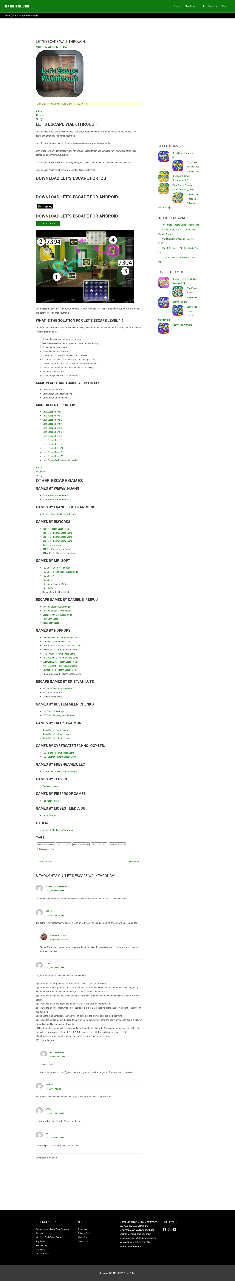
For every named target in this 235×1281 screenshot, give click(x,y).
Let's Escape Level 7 (52, 436)
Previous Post (44, 861)
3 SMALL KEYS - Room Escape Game (60, 657)
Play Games (190, 6)
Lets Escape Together (45, 849)
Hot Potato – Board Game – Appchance (180, 224)
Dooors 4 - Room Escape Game (57, 541)
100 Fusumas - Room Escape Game (59, 757)
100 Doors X (48, 576)
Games (177, 6)
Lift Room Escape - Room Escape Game (61, 645)
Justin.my (40, 1249)
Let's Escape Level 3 (52, 420)
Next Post (135, 861)
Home (7, 15)
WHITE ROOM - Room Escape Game (59, 666)
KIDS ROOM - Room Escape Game (58, 653)
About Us (82, 1237)
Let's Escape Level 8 (52, 440)
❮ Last (39, 111)
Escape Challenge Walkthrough (57, 688)
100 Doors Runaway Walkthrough (58, 715)
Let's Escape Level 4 (52, 424)
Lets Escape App (63, 844)
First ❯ (39, 119)
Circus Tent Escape (51, 623)
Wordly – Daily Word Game (48, 1237)
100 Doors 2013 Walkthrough (56, 568)
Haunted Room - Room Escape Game (60, 670)
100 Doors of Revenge (53, 711)
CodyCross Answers (182, 325)
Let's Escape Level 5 (52, 428)
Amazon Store (48, 223)
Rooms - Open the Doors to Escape (59, 514)
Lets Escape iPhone (117, 844)
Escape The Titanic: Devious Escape (59, 771)
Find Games (208, 6)
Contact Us (83, 1241)
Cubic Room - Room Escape (55, 730)
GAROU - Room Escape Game (56, 549)
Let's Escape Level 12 (53, 456)
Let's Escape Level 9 (52, 444)
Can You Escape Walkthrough (56, 606)
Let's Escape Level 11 (53, 452)
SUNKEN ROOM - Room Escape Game (60, 662)
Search (225, 6)
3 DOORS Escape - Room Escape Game (61, 637)
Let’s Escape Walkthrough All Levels (59, 460)
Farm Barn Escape (51, 619)
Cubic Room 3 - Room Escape (56, 738)
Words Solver (42, 1253)
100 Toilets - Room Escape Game (58, 753)
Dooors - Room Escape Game (56, 529)
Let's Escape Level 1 (52, 411)
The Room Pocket (50, 801)
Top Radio (40, 1241)
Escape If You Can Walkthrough (57, 615)
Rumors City (41, 1245)
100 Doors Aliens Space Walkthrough (60, 572)
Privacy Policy (85, 1233)
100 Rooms (47, 588)
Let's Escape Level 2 (52, 415)
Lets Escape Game (99, 844)
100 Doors (47, 580)
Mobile (39, 47)
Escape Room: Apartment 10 (55, 499)
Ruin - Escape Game (51, 545)
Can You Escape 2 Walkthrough (57, 610)
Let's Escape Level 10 (53, 448)
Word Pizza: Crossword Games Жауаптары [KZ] (185, 176)
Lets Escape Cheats (81, 844)
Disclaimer (83, 1229)
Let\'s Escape (49, 815)
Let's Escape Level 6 (52, 432)
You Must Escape (50, 786)
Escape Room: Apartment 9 (55, 495)
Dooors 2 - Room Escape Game (57, 533)
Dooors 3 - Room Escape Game (57, 537)
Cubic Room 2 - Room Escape (56, 734)
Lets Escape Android (45, 844)
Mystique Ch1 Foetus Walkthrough (58, 830)
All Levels (40, 115)
